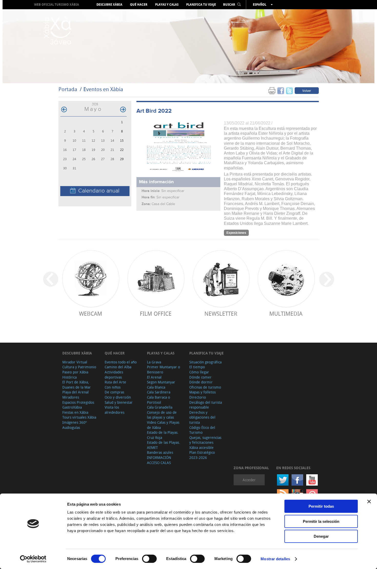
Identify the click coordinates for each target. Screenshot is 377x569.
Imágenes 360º (74, 422)
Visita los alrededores (114, 410)
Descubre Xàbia (109, 4)
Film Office (156, 313)
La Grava (154, 362)
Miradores (70, 397)
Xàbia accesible (201, 447)
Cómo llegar (199, 372)
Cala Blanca (156, 387)
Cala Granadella (159, 407)
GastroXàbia (72, 407)
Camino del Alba (118, 366)
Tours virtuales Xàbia (79, 417)
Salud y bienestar (119, 402)
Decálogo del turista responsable (205, 405)
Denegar (321, 536)
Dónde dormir (201, 382)
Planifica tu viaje (201, 4)
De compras (114, 392)
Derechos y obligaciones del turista (202, 417)
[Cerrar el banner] (369, 501)
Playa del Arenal (75, 392)
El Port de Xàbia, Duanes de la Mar (76, 385)
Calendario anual (99, 191)
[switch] (149, 559)
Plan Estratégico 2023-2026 (202, 455)
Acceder (249, 479)
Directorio (197, 397)
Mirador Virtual (74, 362)
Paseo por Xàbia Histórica (75, 375)
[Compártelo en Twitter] (289, 90)
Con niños (113, 387)
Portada (67, 89)
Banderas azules (160, 452)
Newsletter (220, 313)
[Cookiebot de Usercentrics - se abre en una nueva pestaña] (33, 559)
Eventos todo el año (121, 362)
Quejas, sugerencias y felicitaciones (205, 440)
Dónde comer (200, 377)
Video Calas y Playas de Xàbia (163, 425)
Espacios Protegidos (78, 402)
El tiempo (197, 366)
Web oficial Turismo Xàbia (56, 4)
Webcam (90, 313)
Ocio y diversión (118, 397)
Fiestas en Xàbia (75, 412)
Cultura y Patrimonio (79, 366)
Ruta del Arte (115, 382)
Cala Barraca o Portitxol (158, 400)
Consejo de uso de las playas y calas (162, 415)
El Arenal (154, 377)
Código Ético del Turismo (202, 430)
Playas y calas (166, 4)
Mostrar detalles (275, 559)
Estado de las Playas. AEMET (163, 445)
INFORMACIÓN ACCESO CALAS (159, 460)
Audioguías (71, 427)
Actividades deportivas (114, 375)
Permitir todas (321, 506)
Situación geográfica (205, 362)
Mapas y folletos (202, 392)
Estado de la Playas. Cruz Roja (162, 435)
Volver (306, 91)
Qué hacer (138, 4)
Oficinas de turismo (205, 387)
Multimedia (285, 313)
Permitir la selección (321, 521)
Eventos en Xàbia (103, 89)
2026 (95, 104)
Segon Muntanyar (161, 382)
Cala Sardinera (158, 392)
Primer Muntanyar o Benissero (163, 369)
